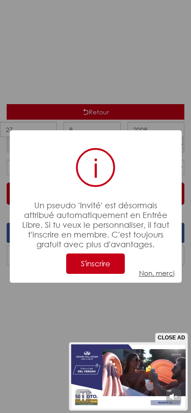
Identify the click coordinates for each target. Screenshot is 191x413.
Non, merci (157, 273)
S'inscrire (95, 263)
